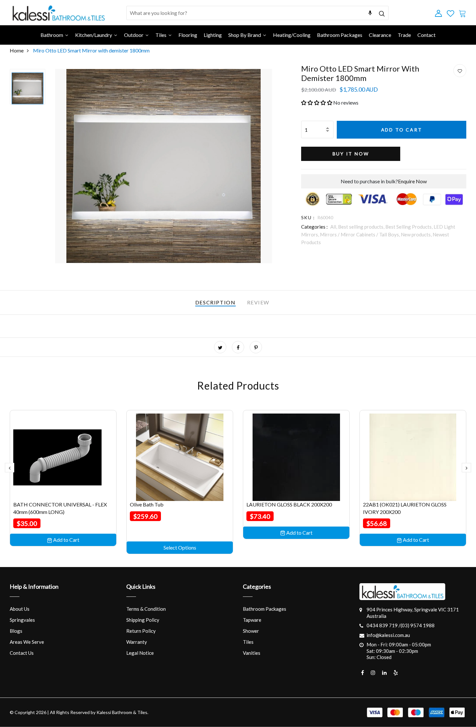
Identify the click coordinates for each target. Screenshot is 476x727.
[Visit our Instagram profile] (373, 672)
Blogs (16, 631)
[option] (27, 87)
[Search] (382, 13)
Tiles (248, 642)
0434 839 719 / (384, 625)
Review (258, 302)
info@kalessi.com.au (388, 635)
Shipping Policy (142, 620)
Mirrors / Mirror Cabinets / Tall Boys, (360, 234)
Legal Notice (140, 653)
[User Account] (460, 70)
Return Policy (141, 631)
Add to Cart (401, 129)
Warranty (136, 642)
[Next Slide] (466, 467)
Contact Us (22, 653)
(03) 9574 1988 (418, 625)
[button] (316, 102)
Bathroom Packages (264, 609)
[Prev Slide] (9, 467)
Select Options (180, 547)
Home (17, 50)
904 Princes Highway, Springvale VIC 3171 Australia (413, 613)
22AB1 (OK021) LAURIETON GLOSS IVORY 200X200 (405, 508)
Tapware (252, 620)
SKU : (308, 217)
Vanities (251, 653)
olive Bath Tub (147, 504)
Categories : (314, 227)
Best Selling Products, (409, 227)
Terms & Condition (146, 609)
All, (334, 227)
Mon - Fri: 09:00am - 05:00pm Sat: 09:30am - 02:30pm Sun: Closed (399, 651)
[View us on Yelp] (395, 672)
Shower (251, 631)
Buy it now (351, 153)
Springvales (22, 620)
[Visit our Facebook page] (362, 672)
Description (215, 302)
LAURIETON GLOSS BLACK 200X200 (289, 504)
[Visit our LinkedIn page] (384, 672)
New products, (417, 234)
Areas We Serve (27, 642)
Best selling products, (361, 227)
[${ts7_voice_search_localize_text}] (370, 13)
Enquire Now (412, 181)
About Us (19, 609)
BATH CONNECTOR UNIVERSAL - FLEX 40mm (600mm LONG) (60, 508)
